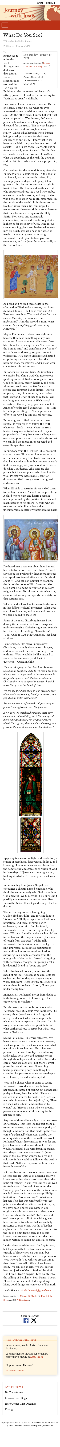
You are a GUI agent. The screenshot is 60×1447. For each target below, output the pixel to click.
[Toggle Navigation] (4, 25)
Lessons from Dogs (16, 1398)
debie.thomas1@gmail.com (36, 1290)
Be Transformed (14, 1392)
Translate (50, 2)
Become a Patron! (15, 1370)
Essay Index (36, 1356)
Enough (9, 1409)
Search (40, 2)
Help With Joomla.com (43, 1425)
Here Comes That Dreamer (20, 1403)
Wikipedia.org (22, 1300)
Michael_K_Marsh (28, 1296)
